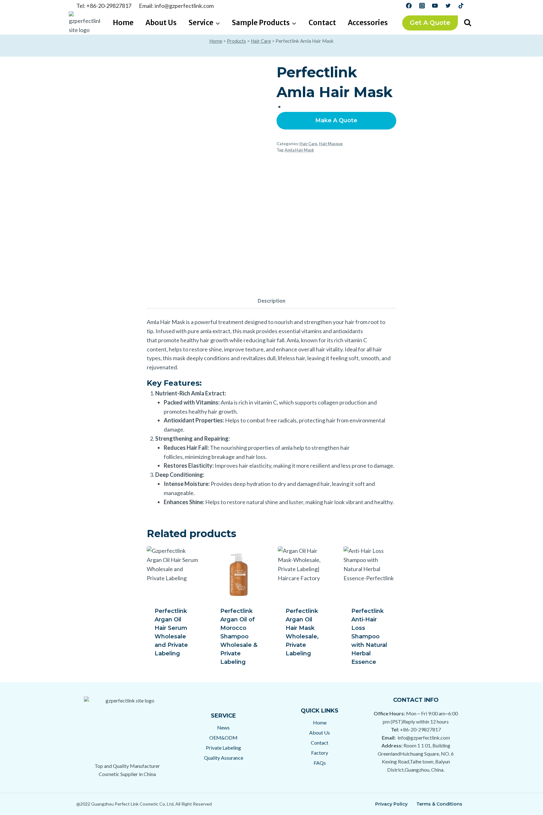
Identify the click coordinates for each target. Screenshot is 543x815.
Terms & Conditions (439, 804)
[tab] (271, 301)
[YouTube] (435, 5)
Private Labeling (223, 748)
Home (123, 22)
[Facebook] (408, 5)
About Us (161, 22)
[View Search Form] (467, 23)
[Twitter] (448, 5)
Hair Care (261, 41)
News (223, 727)
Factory (319, 753)
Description (271, 301)
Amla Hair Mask (299, 150)
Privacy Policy (391, 804)
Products (236, 41)
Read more (170, 665)
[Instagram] (422, 5)
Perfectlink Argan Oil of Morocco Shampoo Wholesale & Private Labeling (238, 636)
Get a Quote (430, 22)
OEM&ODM (223, 738)
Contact (322, 22)
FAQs (320, 763)
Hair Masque (331, 143)
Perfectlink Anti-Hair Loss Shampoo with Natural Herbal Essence (369, 636)
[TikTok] (461, 5)
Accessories (368, 22)
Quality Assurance (223, 758)
